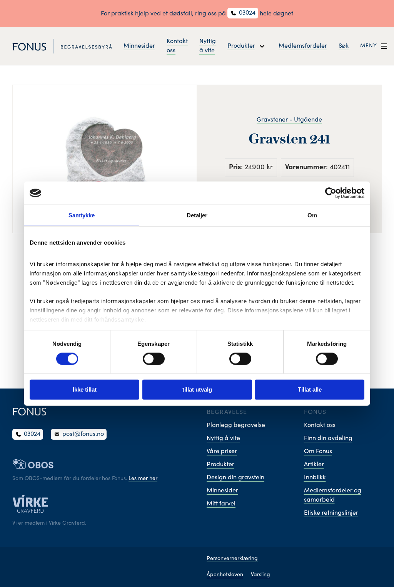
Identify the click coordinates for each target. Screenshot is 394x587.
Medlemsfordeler (303, 46)
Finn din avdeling (328, 438)
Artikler (314, 465)
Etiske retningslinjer (331, 513)
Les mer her (143, 479)
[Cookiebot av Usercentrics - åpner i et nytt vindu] (330, 193)
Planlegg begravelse (236, 425)
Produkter (220, 465)
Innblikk (315, 478)
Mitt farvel (221, 504)
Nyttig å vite (207, 46)
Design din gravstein (235, 478)
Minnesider (139, 46)
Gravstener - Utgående (289, 120)
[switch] (154, 359)
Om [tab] (312, 215)
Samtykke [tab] (81, 215)
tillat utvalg (197, 389)
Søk (344, 46)
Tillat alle (310, 389)
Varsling (260, 575)
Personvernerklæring (232, 559)
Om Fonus (318, 452)
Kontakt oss (177, 46)
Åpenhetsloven (225, 575)
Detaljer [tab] (197, 215)
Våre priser (222, 452)
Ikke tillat (85, 389)
